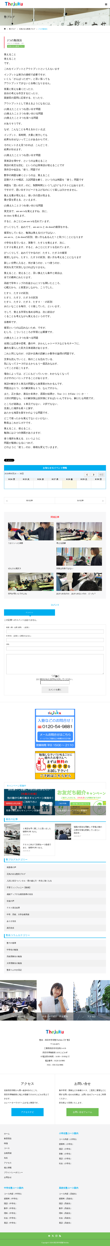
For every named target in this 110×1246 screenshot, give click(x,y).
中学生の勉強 (12, 950)
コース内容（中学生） (13, 1194)
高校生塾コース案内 (68, 1188)
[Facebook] (49, 1235)
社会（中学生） (10, 1218)
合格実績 (8, 1153)
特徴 (6, 1143)
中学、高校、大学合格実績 (18, 914)
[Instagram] (56, 1235)
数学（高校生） (65, 1208)
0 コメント (29, 612)
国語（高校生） (65, 1203)
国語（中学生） (10, 1203)
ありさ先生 (11, 921)
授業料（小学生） (66, 1144)
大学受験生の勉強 (14, 963)
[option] (29, 802)
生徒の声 (10, 901)
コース (7, 1148)
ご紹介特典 (62, 803)
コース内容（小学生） (68, 1139)
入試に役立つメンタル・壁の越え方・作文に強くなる (29, 881)
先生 (6, 1158)
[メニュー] (106, 4)
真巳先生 (10, 928)
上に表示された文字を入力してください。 (55, 679)
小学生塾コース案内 (68, 1133)
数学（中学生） (10, 1208)
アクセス (8, 1163)
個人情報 (8, 1168)
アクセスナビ (27, 1112)
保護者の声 (11, 867)
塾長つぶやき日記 (14, 970)
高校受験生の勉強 (14, 956)
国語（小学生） (65, 1149)
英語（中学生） (10, 1223)
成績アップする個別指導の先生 (20, 894)
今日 (101, 474)
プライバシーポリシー (13, 1173)
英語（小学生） (65, 1159)
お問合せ (8, 1177)
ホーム (7, 1134)
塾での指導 (11, 943)
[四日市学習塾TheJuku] (14, 4)
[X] (52, 1235)
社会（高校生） (65, 1218)
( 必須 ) (17, 627)
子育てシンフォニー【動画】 (19, 888)
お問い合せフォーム (82, 1112)
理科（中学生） (10, 1213)
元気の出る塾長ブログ (16, 46)
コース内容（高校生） (68, 1194)
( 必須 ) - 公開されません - (19, 636)
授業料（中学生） (11, 1199)
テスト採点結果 (13, 908)
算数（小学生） (65, 1154)
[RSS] (60, 1235)
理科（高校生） (65, 1213)
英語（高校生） (65, 1223)
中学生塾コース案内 (13, 1188)
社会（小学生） (65, 1163)
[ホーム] (5, 29)
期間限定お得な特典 (13, 803)
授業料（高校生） (66, 1199)
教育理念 (8, 1139)
